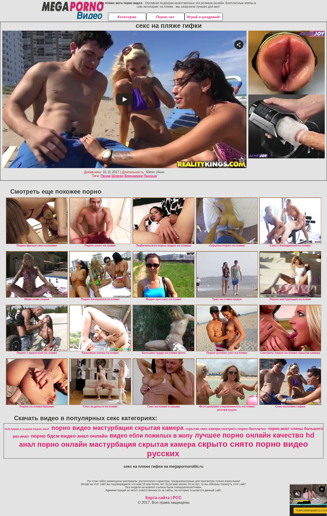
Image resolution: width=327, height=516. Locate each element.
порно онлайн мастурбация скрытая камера (116, 444)
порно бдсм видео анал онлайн (69, 436)
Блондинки (133, 176)
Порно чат (165, 17)
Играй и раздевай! (203, 17)
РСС (177, 498)
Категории (127, 17)
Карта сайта (157, 498)
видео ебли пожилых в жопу (151, 435)
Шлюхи (117, 176)
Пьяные (150, 176)
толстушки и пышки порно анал (26, 428)
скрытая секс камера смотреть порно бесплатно (225, 429)
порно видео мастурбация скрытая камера (117, 427)
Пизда (105, 176)
